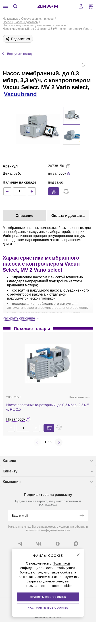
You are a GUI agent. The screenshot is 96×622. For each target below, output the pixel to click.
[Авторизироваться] (80, 6)
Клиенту (10, 471)
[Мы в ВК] (39, 543)
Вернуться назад (19, 53)
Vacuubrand (20, 94)
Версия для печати (48, 616)
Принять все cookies (48, 597)
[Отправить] (81, 516)
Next (59, 442)
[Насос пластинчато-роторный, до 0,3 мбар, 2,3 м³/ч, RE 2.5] (48, 363)
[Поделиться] (90, 64)
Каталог (10, 461)
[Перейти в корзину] (90, 6)
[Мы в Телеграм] (20, 543)
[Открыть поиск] (15, 6)
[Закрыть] (78, 555)
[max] (76, 543)
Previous (37, 442)
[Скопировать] (83, 64)
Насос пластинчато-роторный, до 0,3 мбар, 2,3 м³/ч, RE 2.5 (47, 407)
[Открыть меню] (5, 6)
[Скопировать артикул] (68, 166)
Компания (12, 482)
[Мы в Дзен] (57, 543)
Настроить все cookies (48, 607)
